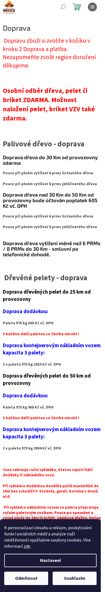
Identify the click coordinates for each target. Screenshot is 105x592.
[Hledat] (63, 7)
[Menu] (92, 7)
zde (27, 546)
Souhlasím (74, 578)
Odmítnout (26, 578)
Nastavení (50, 560)
